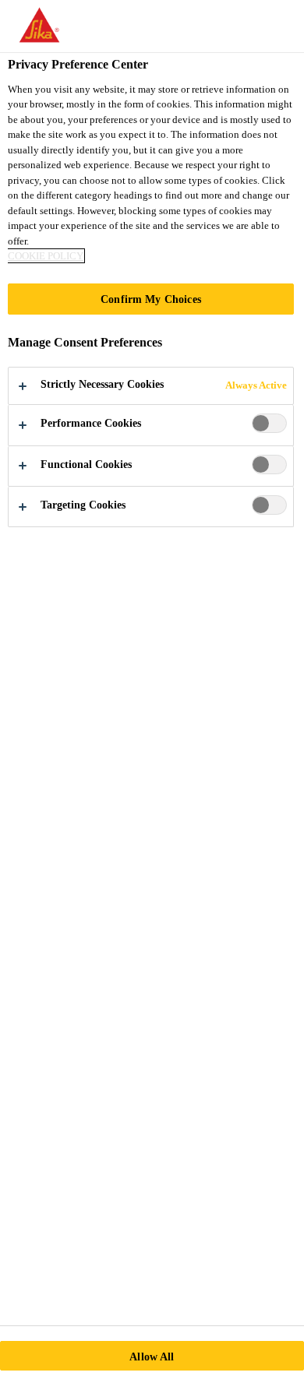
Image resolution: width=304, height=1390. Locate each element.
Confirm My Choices (151, 299)
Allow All (151, 1356)
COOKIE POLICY (45, 256)
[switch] (269, 423)
